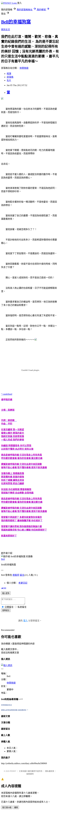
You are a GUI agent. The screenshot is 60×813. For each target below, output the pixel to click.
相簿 (9, 73)
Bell (3, 559)
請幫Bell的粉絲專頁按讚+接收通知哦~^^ (14, 710)
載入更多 (5, 593)
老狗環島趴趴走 (6, 705)
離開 (16, 807)
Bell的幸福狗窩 (16, 21)
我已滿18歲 (6, 807)
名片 (9, 80)
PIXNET (13, 771)
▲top (3, 588)
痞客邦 (16, 575)
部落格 (10, 77)
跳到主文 (5, 29)
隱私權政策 (49, 771)
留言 (22, 575)
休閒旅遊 (24, 68)
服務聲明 (30, 774)
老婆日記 (22, 583)
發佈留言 (5, 610)
